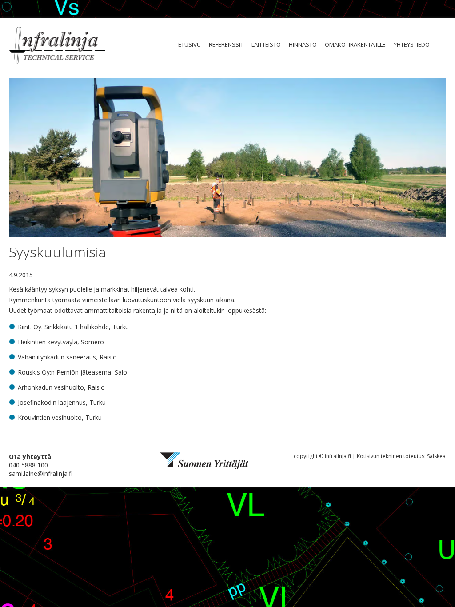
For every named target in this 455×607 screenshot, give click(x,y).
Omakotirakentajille (355, 44)
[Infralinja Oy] (57, 46)
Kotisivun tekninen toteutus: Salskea (401, 456)
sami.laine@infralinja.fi (40, 473)
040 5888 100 (28, 465)
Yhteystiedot (413, 44)
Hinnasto (303, 44)
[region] (227, 158)
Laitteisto (266, 44)
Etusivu (189, 44)
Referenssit (226, 44)
